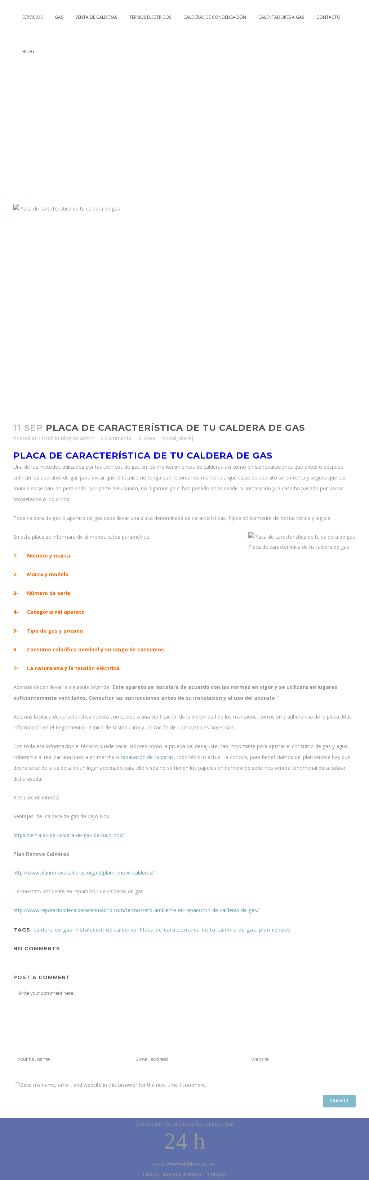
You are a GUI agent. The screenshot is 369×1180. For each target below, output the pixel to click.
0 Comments (116, 438)
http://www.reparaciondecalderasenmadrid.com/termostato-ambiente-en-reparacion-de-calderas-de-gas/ (136, 910)
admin (87, 438)
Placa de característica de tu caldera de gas (197, 929)
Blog (66, 438)
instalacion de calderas (106, 929)
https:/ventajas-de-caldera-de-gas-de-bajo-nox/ (68, 835)
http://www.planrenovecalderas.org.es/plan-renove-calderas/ (83, 872)
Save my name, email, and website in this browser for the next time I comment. (113, 1084)
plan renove (274, 929)
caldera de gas (53, 929)
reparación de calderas (147, 757)
